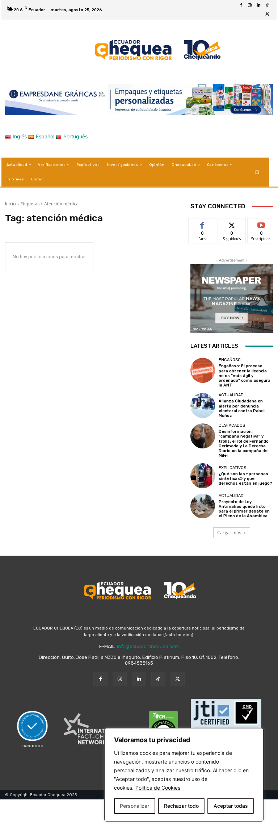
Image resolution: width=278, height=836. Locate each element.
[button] (257, 172)
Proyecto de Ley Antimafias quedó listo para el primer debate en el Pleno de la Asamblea (244, 509)
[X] (267, 14)
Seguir (232, 223)
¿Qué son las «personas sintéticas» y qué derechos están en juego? (245, 479)
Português (75, 136)
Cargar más (229, 533)
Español (45, 136)
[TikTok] (267, 5)
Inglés (20, 136)
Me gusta (202, 223)
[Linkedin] (258, 5)
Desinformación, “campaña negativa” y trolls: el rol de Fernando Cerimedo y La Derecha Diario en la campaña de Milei (244, 443)
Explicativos (232, 468)
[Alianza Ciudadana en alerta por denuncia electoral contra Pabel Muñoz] (202, 405)
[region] (184, 775)
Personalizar (134, 806)
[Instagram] (249, 5)
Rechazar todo (181, 806)
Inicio (10, 204)
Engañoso (230, 360)
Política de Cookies (157, 788)
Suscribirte (261, 223)
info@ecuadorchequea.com (148, 646)
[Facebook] (241, 5)
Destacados (232, 425)
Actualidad (231, 395)
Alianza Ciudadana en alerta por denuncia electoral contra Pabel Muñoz (242, 408)
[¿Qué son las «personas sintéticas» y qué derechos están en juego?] (202, 475)
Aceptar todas (231, 806)
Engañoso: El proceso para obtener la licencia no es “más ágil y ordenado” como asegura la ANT (244, 376)
